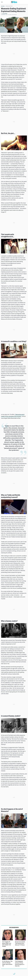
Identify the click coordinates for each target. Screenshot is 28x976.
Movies (2, 6)
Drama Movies (9, 6)
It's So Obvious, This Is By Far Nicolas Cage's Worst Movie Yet (7, 964)
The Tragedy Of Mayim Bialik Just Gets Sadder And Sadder (6, 944)
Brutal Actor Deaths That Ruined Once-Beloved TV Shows (20, 943)
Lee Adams (4, 13)
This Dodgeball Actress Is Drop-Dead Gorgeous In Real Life (19, 964)
